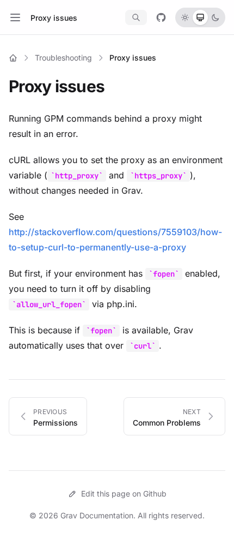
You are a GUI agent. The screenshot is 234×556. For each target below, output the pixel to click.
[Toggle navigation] (15, 17)
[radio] (185, 17)
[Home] (13, 57)
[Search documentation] (136, 17)
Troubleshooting (63, 57)
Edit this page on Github (124, 493)
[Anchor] (112, 86)
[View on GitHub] (161, 17)
